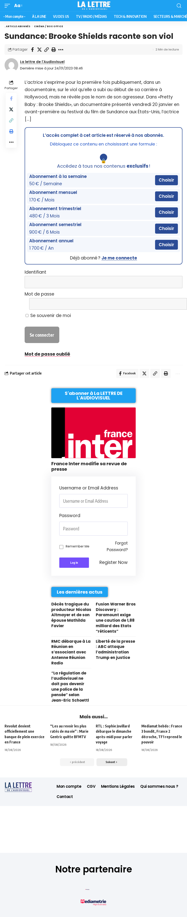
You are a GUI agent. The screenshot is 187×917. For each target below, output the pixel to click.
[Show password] (126, 529)
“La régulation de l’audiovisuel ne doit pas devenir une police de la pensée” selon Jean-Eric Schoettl (70, 686)
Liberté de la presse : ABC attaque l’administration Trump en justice (115, 649)
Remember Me (77, 546)
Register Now (113, 562)
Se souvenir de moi (50, 315)
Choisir (166, 180)
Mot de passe (39, 294)
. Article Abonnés (18, 26)
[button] (8, 5)
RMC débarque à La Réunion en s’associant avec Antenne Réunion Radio (71, 652)
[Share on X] (39, 49)
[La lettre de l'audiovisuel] (93, 5)
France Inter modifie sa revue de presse (89, 466)
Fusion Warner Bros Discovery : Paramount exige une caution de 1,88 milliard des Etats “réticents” (116, 617)
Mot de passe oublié (47, 354)
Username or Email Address (88, 488)
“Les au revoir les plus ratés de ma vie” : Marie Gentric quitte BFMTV (69, 731)
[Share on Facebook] (32, 49)
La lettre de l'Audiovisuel (42, 61)
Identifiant (35, 272)
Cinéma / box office (49, 26)
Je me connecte (119, 258)
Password (69, 516)
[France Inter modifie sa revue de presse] (93, 432)
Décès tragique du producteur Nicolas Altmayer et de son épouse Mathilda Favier (71, 615)
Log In (74, 562)
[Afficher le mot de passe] (175, 304)
